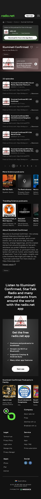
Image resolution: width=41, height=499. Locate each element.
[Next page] (31, 166)
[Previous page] (9, 166)
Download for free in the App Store (20, 38)
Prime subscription (30, 448)
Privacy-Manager (9, 452)
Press (26, 418)
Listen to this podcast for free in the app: (18, 27)
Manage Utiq (7, 448)
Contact (26, 436)
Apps (25, 440)
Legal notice (7, 444)
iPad (4, 467)
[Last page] (36, 166)
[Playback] (35, 64)
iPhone (5, 463)
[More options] (37, 47)
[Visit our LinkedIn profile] (26, 463)
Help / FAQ (27, 444)
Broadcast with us (30, 426)
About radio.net (29, 414)
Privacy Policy (8, 440)
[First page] (5, 166)
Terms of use (7, 436)
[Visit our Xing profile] (30, 463)
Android (6, 471)
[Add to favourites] (31, 47)
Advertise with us (30, 422)
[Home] (3, 22)
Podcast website (8, 264)
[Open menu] (38, 15)
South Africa (21, 481)
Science (6, 54)
